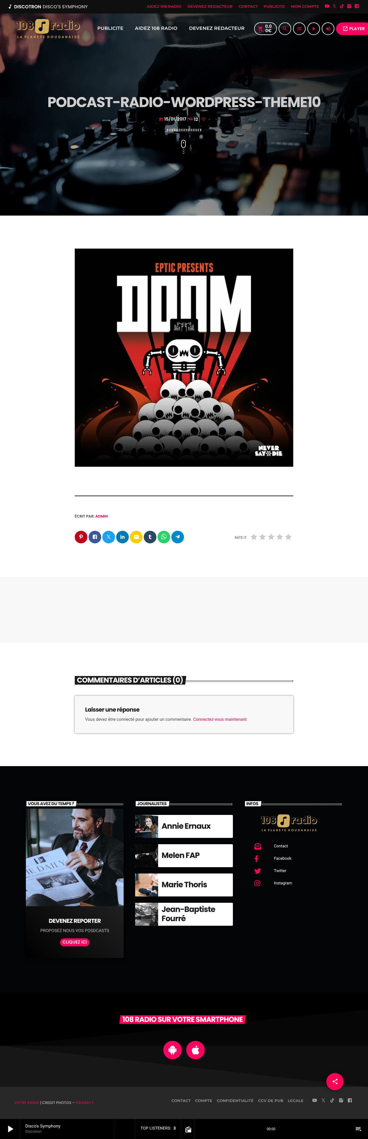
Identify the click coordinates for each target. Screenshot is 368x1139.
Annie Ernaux (186, 826)
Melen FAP (181, 855)
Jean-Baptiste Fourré (188, 914)
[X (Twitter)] (334, 6)
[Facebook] (356, 6)
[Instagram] (349, 6)
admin (101, 516)
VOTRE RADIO (26, 1102)
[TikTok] (342, 6)
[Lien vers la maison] (48, 28)
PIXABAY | (84, 1102)
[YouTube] (327, 6)
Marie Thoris (184, 885)
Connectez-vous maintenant (220, 719)
